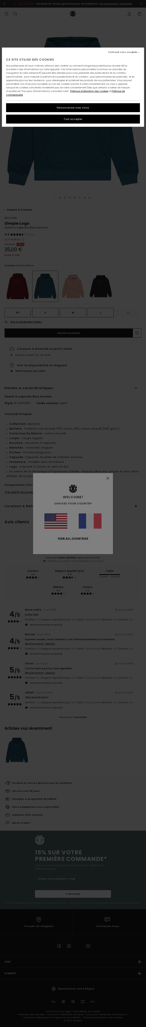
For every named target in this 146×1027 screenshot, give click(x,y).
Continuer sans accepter (122, 52)
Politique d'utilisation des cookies (89, 91)
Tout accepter (73, 119)
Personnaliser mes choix (73, 107)
